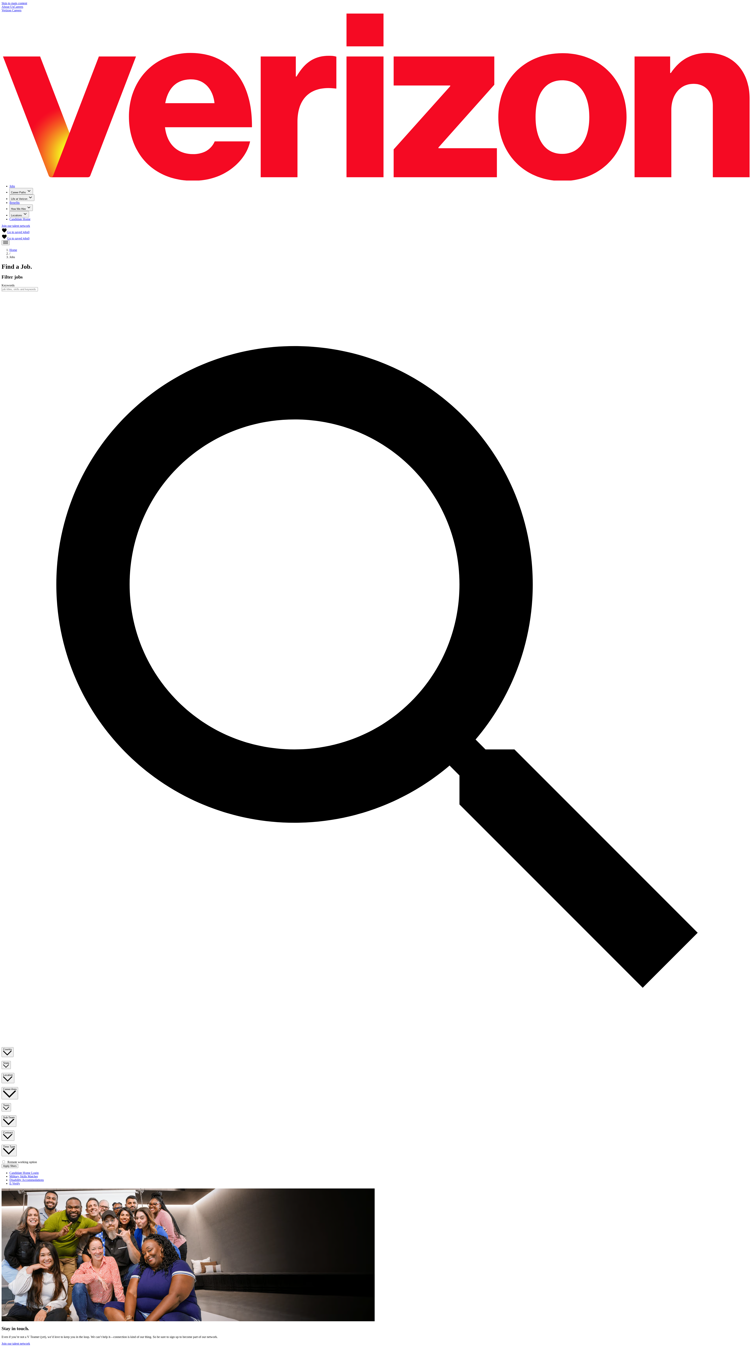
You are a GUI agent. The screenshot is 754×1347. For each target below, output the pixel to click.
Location (8, 1075)
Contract (8, 1132)
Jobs (12, 186)
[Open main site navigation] (6, 242)
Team (6, 1105)
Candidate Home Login (24, 1173)
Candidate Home (19, 219)
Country (7, 1049)
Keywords (8, 285)
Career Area (9, 1089)
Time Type (9, 1146)
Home (13, 250)
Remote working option (22, 1162)
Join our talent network (16, 225)
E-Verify (14, 1183)
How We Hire (18, 208)
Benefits (14, 202)
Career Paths (18, 192)
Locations (16, 215)
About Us (8, 6)
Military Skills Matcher (23, 1176)
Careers (18, 6)
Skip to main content (14, 3)
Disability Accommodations (26, 1180)
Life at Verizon (19, 198)
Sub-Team (9, 1117)
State (6, 1063)
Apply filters (10, 1166)
